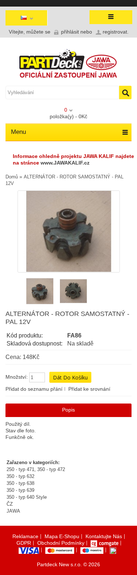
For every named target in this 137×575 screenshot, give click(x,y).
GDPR (23, 543)
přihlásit (70, 32)
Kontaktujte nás (103, 536)
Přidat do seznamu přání (33, 389)
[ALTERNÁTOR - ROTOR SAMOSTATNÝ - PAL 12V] (39, 291)
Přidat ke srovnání (89, 389)
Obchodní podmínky (60, 543)
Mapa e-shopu (62, 536)
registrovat (115, 32)
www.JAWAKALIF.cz (65, 163)
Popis (68, 410)
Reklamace (25, 536)
